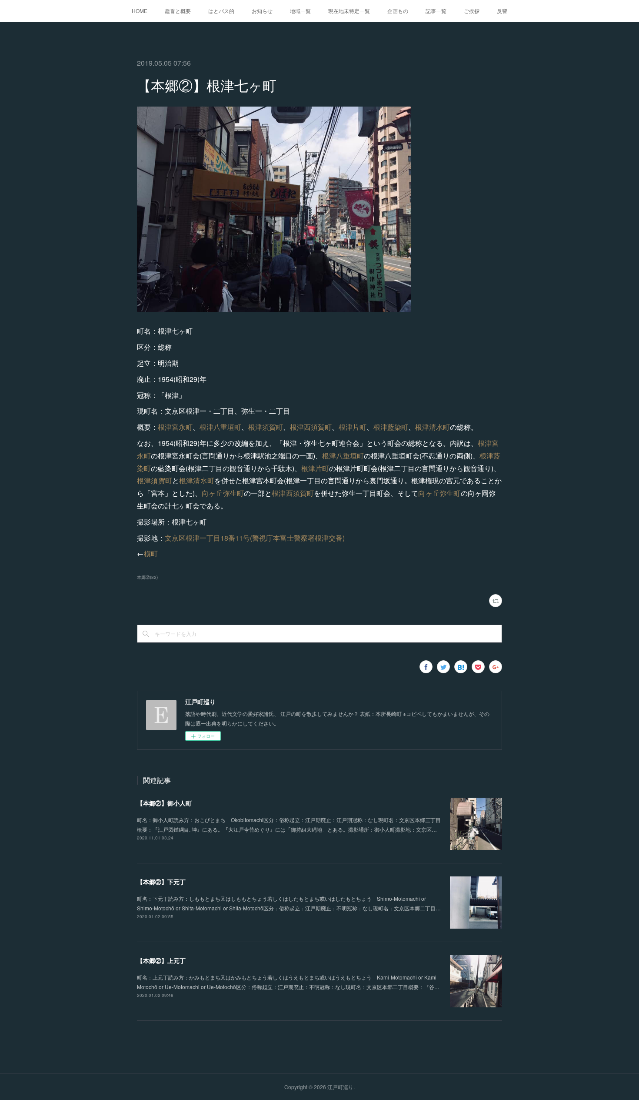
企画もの (397, 10)
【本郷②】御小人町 (164, 803)
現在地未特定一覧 (349, 10)
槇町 (151, 553)
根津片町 (352, 427)
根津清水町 (432, 427)
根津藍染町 (390, 427)
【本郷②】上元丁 (161, 960)
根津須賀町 (265, 427)
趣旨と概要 (178, 10)
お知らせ (262, 10)
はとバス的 (221, 10)
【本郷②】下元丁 (161, 881)
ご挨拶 (471, 10)
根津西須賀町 (311, 427)
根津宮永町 (175, 427)
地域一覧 (300, 10)
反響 (502, 10)
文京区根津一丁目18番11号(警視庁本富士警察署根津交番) (255, 538)
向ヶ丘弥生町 (223, 493)
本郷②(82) (147, 577)
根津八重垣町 (220, 427)
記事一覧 (436, 10)
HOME (139, 10)
